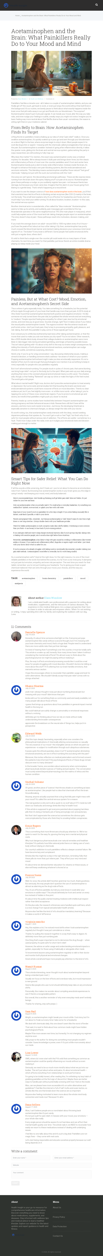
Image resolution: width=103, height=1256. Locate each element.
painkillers (68, 578)
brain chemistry (49, 578)
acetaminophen (28, 578)
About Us (57, 1207)
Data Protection (60, 1226)
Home (17, 16)
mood (82, 578)
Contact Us (58, 1236)
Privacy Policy (59, 1217)
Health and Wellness (37, 99)
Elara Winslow (22, 99)
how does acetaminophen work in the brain (63, 192)
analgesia (19, 583)
